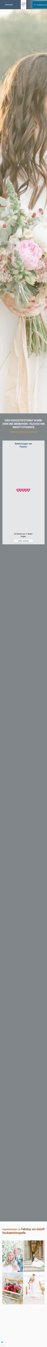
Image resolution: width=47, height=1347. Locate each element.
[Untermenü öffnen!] (2, 1342)
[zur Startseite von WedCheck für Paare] (23, 4)
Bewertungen (9, 5)
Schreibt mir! (43, 61)
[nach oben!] (44, 1341)
